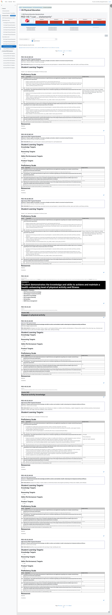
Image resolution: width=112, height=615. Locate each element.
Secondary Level (5, 36)
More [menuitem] (14, 1)
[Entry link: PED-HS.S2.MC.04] (104, 272)
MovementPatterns (42, 22)
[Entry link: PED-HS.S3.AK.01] (104, 471)
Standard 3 (71, 19)
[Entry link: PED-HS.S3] (104, 303)
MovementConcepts (56, 22)
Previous (60, 50)
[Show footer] (109, 612)
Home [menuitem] (6, 1)
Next (70, 50)
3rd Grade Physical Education (9, 29)
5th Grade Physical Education (9, 34)
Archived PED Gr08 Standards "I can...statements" (9, 58)
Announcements (5, 10)
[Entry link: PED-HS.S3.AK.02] (104, 535)
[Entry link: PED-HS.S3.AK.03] (104, 600)
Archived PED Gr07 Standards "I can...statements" (9, 55)
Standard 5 (99, 19)
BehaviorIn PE (85, 22)
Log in (110, 1)
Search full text (36, 40)
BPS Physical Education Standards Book (9, 18)
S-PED (20, 7)
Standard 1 (42, 19)
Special (20, 47)
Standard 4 (85, 19)
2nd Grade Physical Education (9, 27)
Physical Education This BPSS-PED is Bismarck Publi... (9, 13)
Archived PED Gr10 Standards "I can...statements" (9, 63)
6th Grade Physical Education (9, 39)
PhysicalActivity (70, 22)
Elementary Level (6, 20)
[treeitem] (8, 10)
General (4, 8)
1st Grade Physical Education (9, 25)
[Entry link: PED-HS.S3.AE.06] (104, 382)
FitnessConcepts (99, 22)
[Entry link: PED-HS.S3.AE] (104, 317)
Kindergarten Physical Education (9, 22)
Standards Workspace (6, 15)
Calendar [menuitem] (10, 1)
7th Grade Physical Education (9, 41)
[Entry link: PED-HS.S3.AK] (104, 397)
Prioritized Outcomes (63, 24)
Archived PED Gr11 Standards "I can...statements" (9, 65)
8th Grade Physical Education (9, 44)
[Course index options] (15, 5)
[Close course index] (1, 5)
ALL (58, 47)
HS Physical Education (8, 46)
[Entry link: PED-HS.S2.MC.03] (104, 195)
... (106, 35)
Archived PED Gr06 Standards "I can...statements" (9, 53)
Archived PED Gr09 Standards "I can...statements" (9, 60)
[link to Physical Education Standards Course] (27, 21)
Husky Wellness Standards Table (9, 48)
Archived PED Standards (7, 51)
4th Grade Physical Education (9, 32)
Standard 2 (56, 19)
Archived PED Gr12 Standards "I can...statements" (9, 67)
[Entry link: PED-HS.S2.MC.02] (104, 130)
